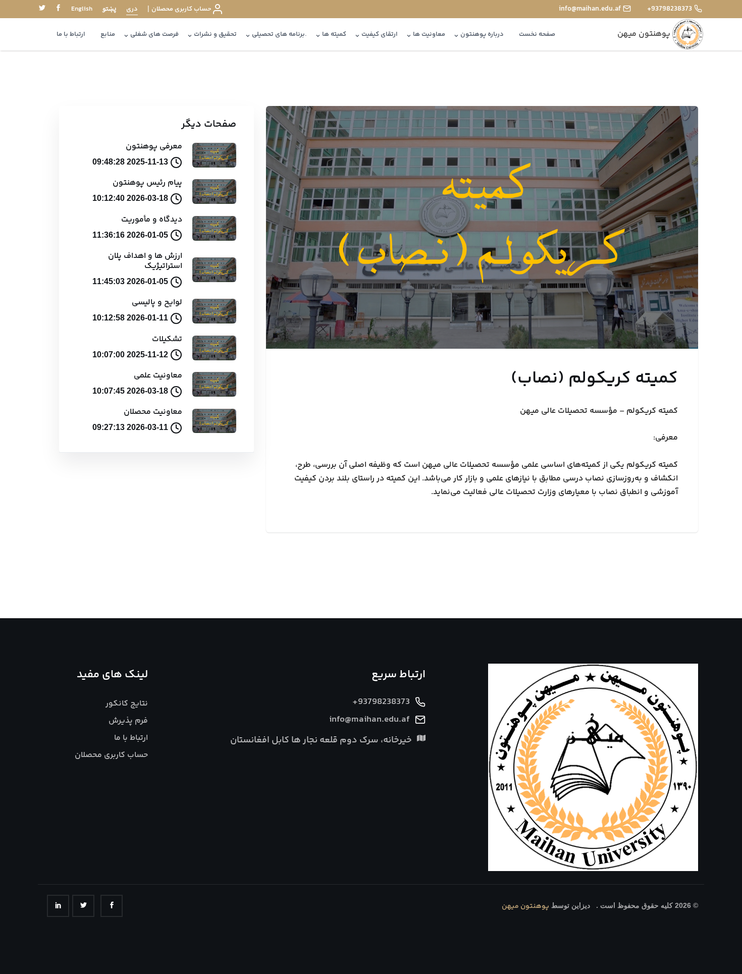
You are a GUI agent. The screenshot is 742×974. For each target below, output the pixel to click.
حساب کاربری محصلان (181, 9)
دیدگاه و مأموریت (151, 219)
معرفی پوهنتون (154, 146)
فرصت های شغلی (154, 34)
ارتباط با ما (71, 34)
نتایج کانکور (126, 703)
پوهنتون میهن (525, 906)
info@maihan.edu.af (590, 9)
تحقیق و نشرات (215, 34)
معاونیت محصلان (153, 412)
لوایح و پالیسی (157, 302)
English (81, 9)
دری (132, 9)
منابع (107, 34)
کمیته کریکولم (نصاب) (594, 378)
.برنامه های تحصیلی (279, 34)
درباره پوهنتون (482, 34)
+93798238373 (669, 9)
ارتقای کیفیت (379, 34)
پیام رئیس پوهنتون (147, 183)
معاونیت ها (429, 34)
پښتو (109, 9)
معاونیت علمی (158, 375)
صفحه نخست (537, 34)
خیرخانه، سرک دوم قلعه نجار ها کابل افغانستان (321, 740)
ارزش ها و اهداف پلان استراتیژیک (145, 261)
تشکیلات (167, 339)
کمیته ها (334, 34)
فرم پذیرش (128, 721)
